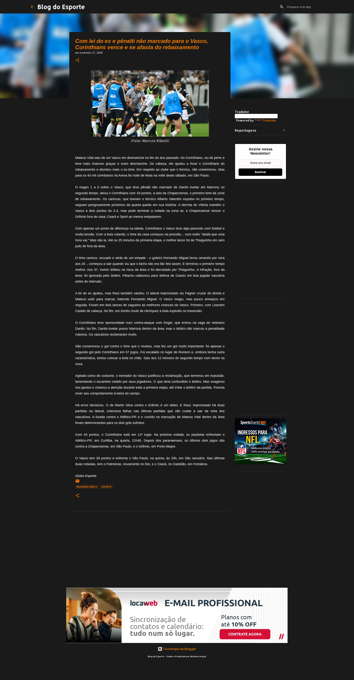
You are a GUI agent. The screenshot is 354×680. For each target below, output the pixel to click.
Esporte (106, 486)
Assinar (260, 172)
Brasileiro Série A (87, 486)
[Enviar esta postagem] (77, 482)
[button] (77, 60)
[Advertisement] (260, 240)
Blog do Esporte (61, 6)
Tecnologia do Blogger (179, 649)
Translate (269, 120)
